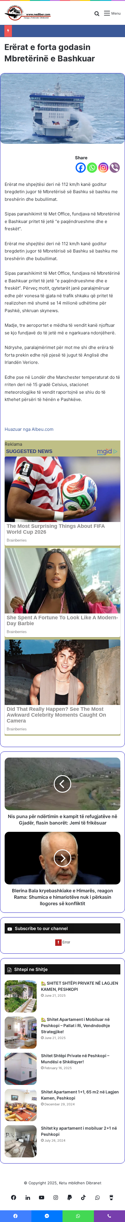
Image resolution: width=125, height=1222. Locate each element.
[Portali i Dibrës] (27, 13)
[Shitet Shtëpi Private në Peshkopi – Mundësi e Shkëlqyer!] (21, 1069)
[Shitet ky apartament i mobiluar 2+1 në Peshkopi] (21, 1141)
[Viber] (115, 168)
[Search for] (97, 15)
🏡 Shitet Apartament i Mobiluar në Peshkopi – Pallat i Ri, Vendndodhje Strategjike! (75, 1025)
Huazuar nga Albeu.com (29, 429)
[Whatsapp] (92, 168)
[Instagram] (103, 168)
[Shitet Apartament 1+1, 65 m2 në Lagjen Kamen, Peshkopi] (21, 1105)
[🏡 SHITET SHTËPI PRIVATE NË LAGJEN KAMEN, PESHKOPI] (21, 996)
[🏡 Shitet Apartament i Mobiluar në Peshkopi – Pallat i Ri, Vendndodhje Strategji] (21, 1033)
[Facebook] (81, 168)
